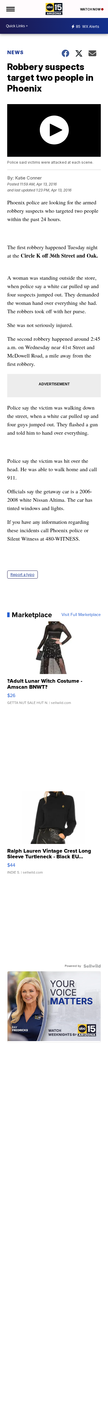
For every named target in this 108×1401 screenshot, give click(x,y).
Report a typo (22, 574)
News (15, 52)
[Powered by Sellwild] (92, 966)
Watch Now (90, 9)
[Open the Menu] (10, 8)
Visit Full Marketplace (81, 615)
